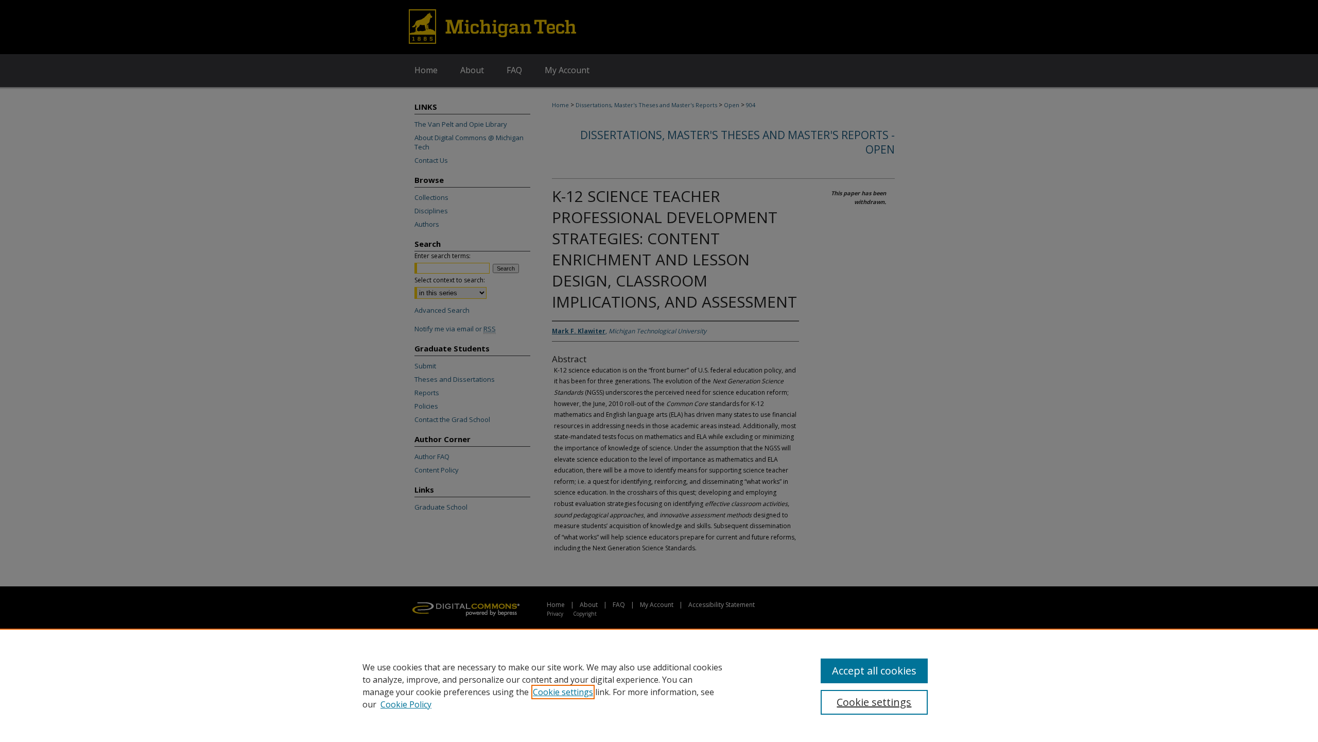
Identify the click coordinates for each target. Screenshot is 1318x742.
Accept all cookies (874, 671)
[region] (659, 685)
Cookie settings (563, 692)
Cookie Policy (405, 704)
